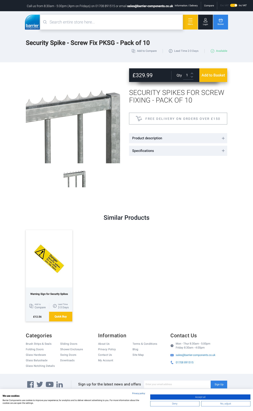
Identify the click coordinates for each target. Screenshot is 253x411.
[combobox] (116, 22)
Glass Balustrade (36, 360)
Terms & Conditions (145, 343)
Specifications (143, 151)
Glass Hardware (36, 354)
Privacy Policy (107, 349)
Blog (135, 349)
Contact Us (105, 354)
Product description (147, 138)
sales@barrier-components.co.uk (150, 6)
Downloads (67, 360)
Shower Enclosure (71, 349)
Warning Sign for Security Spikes (49, 294)
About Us (104, 343)
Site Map (138, 354)
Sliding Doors (68, 343)
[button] (37, 306)
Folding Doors (35, 349)
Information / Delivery (186, 5)
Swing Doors (68, 354)
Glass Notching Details (40, 366)
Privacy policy (138, 393)
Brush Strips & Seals (38, 343)
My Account (105, 360)
